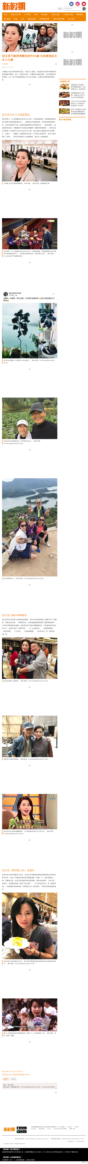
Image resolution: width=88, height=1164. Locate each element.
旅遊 (15, 19)
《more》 (49, 1128)
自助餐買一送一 (7, 1160)
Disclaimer (71, 1141)
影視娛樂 (5, 64)
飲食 (36, 14)
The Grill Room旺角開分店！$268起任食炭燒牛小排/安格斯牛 (78, 103)
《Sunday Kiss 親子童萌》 (60, 1128)
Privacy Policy (80, 1141)
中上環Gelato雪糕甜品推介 (53, 1152)
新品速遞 (7, 19)
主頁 (5, 14)
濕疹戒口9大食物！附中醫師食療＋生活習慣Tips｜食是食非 (78, 87)
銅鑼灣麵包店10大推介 (33, 1152)
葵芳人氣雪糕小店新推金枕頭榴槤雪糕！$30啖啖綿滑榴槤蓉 (78, 112)
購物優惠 (80, 14)
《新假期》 (62, 1127)
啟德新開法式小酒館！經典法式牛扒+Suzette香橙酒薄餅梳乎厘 (78, 95)
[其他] (56, 65)
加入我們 (71, 19)
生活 (22, 19)
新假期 (4, 67)
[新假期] (23, 6)
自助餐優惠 (20, 1160)
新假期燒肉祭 (44, 19)
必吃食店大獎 (16, 14)
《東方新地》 (41, 1128)
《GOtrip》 (70, 1127)
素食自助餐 (30, 1160)
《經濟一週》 (72, 1128)
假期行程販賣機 (58, 19)
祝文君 (13, 1079)
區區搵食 (44, 14)
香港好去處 (55, 14)
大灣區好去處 (68, 14)
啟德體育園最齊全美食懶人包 (12, 1152)
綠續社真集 (32, 19)
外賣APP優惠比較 (71, 1152)
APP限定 (27, 14)
